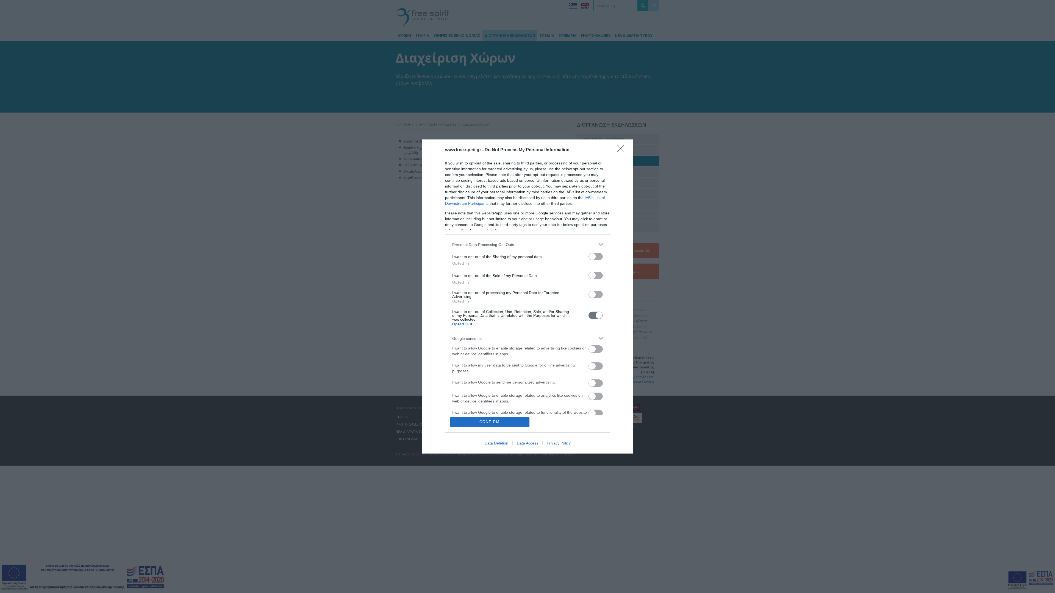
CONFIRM (489, 422)
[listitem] (527, 244)
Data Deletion (496, 443)
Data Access (527, 443)
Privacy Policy (559, 443)
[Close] (622, 150)
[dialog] (527, 296)
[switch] (595, 256)
